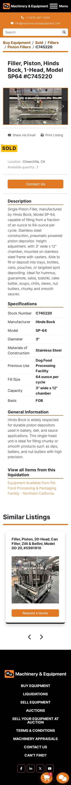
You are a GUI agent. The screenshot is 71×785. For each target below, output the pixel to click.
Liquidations (35, 694)
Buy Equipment (35, 686)
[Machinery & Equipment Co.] (35, 674)
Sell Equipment (35, 702)
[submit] (64, 32)
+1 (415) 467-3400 (37, 17)
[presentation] (30, 637)
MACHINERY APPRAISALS (35, 739)
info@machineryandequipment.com (37, 23)
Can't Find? (35, 755)
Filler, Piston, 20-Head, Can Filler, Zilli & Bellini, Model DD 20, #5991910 (35, 543)
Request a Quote (35, 613)
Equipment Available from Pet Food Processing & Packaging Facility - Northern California (32, 488)
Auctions (35, 710)
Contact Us (35, 184)
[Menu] (54, 6)
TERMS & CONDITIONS (35, 730)
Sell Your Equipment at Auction (35, 720)
